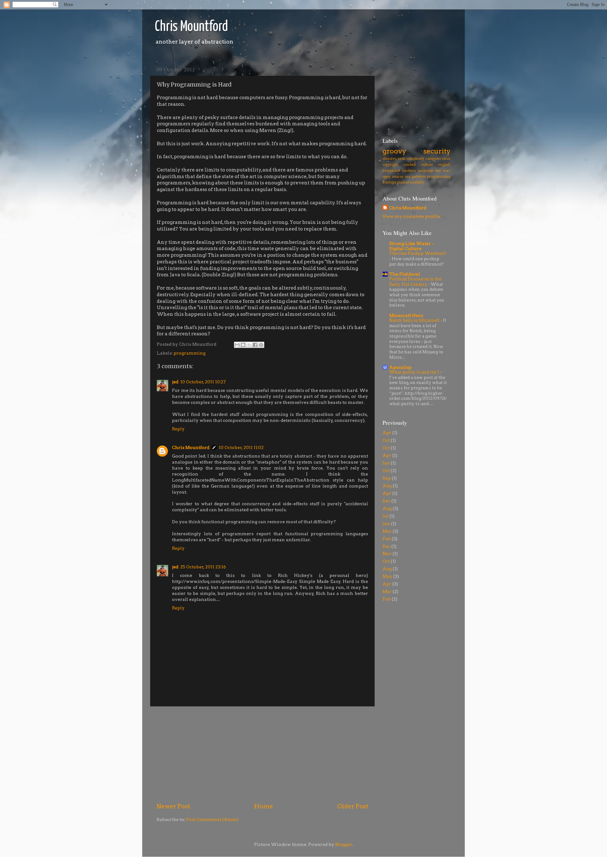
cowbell (409, 165)
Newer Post (173, 806)
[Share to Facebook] (255, 345)
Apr (387, 432)
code (402, 159)
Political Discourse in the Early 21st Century (415, 282)
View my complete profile (411, 216)
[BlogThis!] (243, 345)
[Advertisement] (262, 754)
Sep (387, 478)
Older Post (352, 806)
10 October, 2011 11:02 (241, 447)
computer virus (438, 159)
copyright (390, 165)
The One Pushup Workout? (417, 253)
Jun (386, 523)
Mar (387, 531)
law (438, 171)
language (425, 171)
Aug (387, 485)
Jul (386, 515)
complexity (415, 159)
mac (447, 171)
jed (175, 381)
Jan (386, 462)
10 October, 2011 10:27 (203, 381)
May (387, 576)
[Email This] (237, 345)
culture (427, 165)
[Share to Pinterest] (261, 345)
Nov (387, 553)
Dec (386, 500)
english (444, 165)
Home (263, 806)
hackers (409, 171)
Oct (386, 440)
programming (189, 353)
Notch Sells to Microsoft (414, 320)
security (437, 151)
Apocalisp (400, 367)
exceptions (391, 171)
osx (407, 177)
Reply (178, 428)
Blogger (343, 844)
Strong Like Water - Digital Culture (411, 246)
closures (390, 159)
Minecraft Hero (406, 315)
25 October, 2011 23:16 (203, 566)
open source (393, 177)
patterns (419, 177)
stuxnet (403, 182)
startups (389, 182)
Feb (387, 538)
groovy (394, 151)
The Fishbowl (404, 274)
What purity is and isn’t (414, 372)
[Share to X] (249, 345)
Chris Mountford (191, 27)
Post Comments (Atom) (212, 819)
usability (417, 182)
